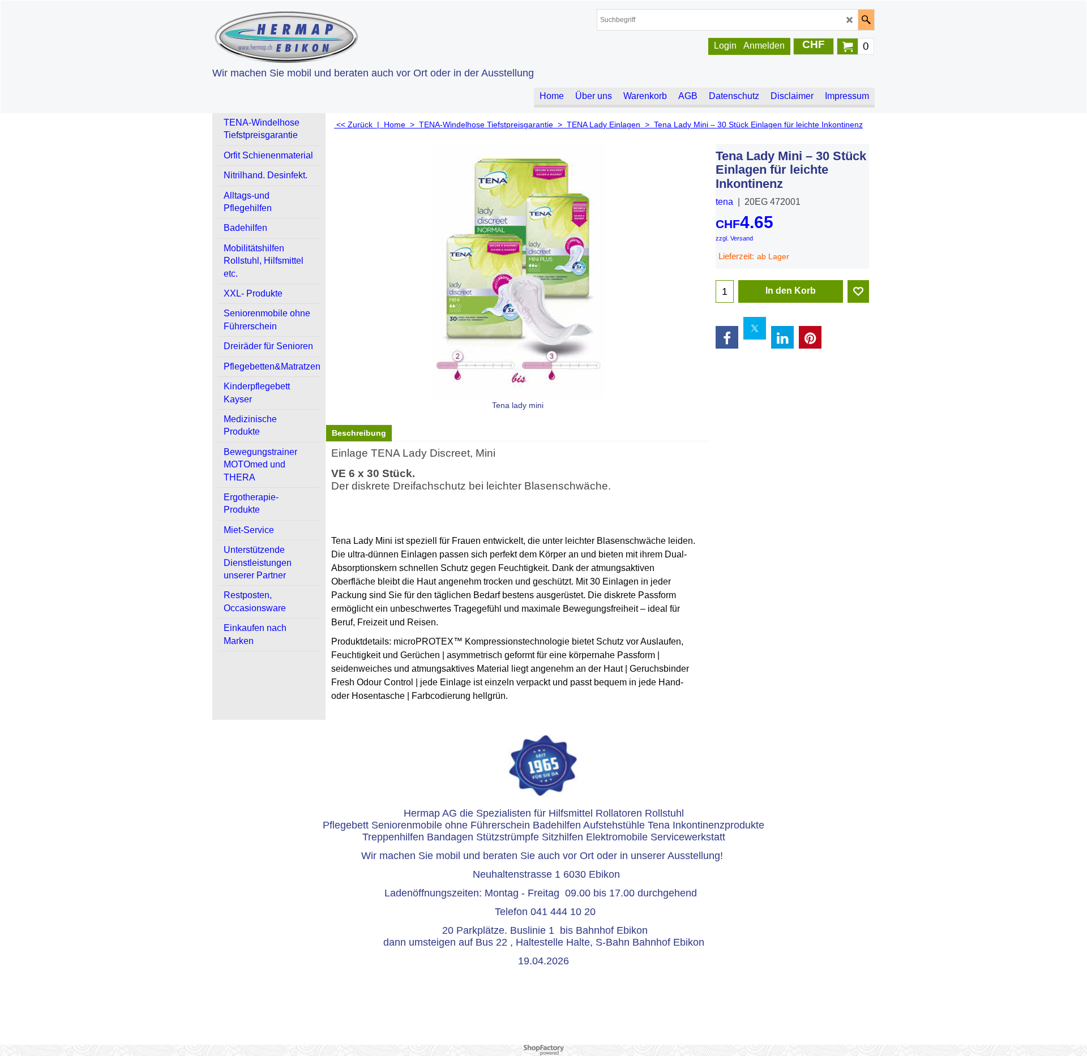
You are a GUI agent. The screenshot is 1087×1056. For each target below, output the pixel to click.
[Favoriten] (858, 291)
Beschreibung (359, 432)
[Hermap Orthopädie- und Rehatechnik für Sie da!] (311, 37)
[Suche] (866, 20)
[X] (754, 328)
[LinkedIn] (782, 337)
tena (724, 202)
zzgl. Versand (734, 238)
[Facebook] (727, 337)
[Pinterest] (810, 337)
